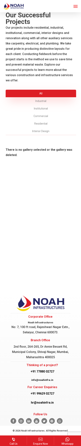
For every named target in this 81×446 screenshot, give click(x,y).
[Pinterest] (52, 421)
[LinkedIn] (29, 421)
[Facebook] (13, 421)
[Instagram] (21, 421)
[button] (75, 6)
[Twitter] (44, 421)
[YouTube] (36, 421)
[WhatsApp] (60, 421)
